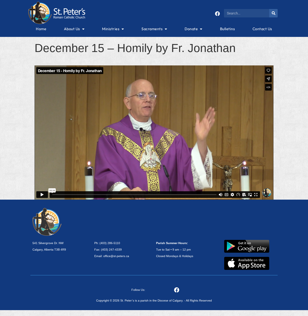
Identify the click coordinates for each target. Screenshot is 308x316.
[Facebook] (217, 13)
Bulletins (227, 28)
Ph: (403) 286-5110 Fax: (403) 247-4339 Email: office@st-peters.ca (111, 249)
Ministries (110, 28)
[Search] (273, 13)
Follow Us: (138, 289)
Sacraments (152, 28)
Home (41, 28)
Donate (191, 28)
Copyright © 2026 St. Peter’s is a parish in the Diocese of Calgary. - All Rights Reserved (154, 300)
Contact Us (262, 28)
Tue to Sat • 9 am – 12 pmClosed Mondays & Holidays (174, 249)
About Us (72, 28)
